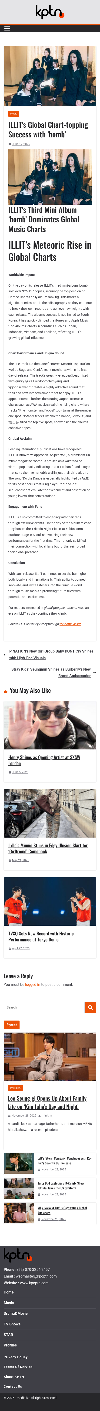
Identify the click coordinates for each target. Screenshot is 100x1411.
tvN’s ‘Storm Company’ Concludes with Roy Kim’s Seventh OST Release (65, 1160)
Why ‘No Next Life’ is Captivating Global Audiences (62, 1210)
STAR (8, 1334)
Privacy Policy (16, 1357)
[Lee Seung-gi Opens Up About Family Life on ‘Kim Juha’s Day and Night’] (50, 1057)
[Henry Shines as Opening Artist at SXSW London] (50, 704)
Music (13, 113)
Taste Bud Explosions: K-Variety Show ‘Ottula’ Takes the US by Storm (61, 1185)
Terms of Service (18, 1367)
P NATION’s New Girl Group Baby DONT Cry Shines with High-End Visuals (51, 654)
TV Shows (15, 1088)
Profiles (10, 1345)
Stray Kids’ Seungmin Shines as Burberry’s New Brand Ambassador (51, 672)
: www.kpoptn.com (33, 1283)
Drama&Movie (16, 1313)
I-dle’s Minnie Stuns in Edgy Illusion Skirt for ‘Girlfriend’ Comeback (48, 848)
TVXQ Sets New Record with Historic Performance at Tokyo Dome (41, 936)
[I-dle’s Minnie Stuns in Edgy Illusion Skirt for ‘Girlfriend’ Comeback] (50, 792)
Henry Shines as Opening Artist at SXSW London (44, 760)
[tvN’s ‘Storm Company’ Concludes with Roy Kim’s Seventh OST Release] (19, 1164)
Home (9, 1292)
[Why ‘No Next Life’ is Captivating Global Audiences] (19, 1214)
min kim (47, 1115)
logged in (32, 984)
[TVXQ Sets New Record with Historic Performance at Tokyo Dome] (50, 880)
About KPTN (14, 1376)
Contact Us (13, 1386)
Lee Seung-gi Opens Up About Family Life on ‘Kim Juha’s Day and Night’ (47, 1102)
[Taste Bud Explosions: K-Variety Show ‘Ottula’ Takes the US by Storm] (19, 1189)
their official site (70, 624)
